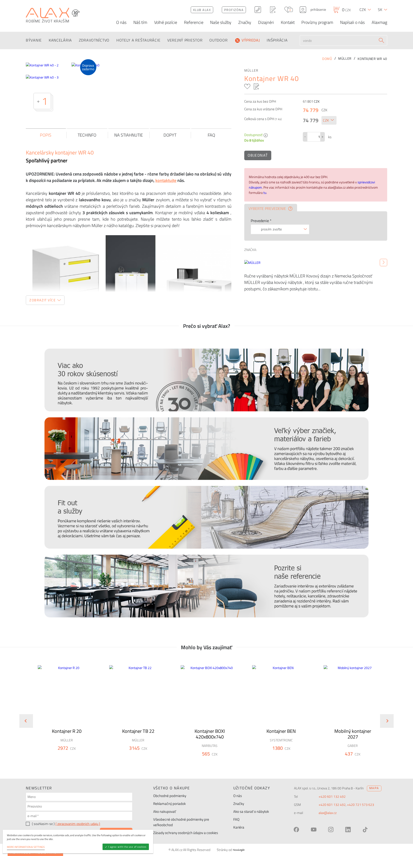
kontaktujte (165, 180)
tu (264, 192)
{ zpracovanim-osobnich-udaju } (77, 823)
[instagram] (330, 829)
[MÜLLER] (383, 262)
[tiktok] (365, 829)
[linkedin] (348, 829)
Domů (327, 58)
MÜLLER (251, 70)
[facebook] (296, 829)
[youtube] (313, 829)
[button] (79, 756)
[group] (63, 717)
